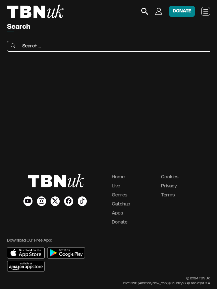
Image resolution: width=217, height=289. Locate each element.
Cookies (170, 177)
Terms (168, 195)
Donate (119, 222)
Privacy (169, 186)
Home (118, 177)
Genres (119, 195)
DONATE (182, 11)
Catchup (121, 204)
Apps (117, 213)
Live (116, 186)
